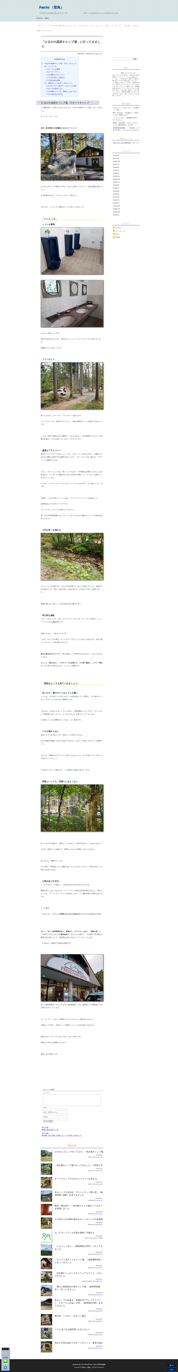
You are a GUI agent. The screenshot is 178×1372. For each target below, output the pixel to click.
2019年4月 (116, 194)
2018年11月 (116, 209)
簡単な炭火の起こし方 (50, 1130)
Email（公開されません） (50, 1112)
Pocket (5, 1357)
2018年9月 (116, 215)
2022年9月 (116, 155)
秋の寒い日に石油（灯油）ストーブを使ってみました (62, 1135)
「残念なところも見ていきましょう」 (59, 83)
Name (45, 1107)
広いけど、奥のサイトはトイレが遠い (62, 86)
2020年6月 (116, 167)
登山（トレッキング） (113, 26)
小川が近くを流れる (56, 77)
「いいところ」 (51, 66)
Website (45, 1117)
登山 (101, 1238)
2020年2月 (116, 170)
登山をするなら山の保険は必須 (122, 142)
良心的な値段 (53, 80)
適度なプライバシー (56, 75)
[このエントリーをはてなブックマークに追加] (5, 1369)
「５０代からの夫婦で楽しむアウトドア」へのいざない (67, 26)
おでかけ (136, 26)
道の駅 (127, 26)
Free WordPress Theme (93, 1364)
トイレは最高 (53, 69)
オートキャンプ (97, 26)
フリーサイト (53, 72)
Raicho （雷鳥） (51, 7)
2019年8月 (116, 185)
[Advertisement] (56, 1072)
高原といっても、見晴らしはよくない (62, 91)
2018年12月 (116, 206)
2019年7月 (116, 188)
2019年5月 (116, 191)
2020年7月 (116, 164)
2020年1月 (116, 173)
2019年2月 (116, 200)
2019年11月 (116, 176)
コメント (46, 1093)
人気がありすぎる (55, 94)
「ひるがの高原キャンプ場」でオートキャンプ (59, 63)
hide (63, 59)
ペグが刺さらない (55, 89)
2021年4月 (116, 158)
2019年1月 (116, 203)
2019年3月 (116, 197)
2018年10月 (116, 212)
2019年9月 (116, 182)
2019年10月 (116, 179)
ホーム (41, 26)
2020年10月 (116, 161)
